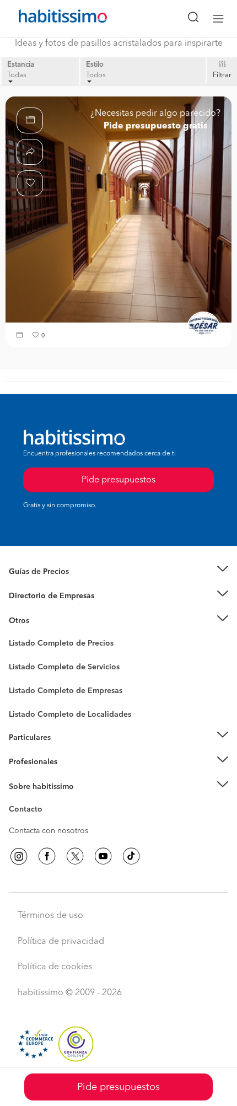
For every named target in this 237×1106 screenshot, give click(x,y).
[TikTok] (131, 856)
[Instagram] (19, 856)
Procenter (25, 667)
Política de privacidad (61, 941)
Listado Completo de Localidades (70, 714)
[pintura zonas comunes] (118, 209)
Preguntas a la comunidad (54, 645)
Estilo (95, 64)
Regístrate (26, 762)
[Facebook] (47, 856)
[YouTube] (103, 856)
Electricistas (29, 687)
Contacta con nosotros (48, 831)
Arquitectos (29, 709)
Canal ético (29, 811)
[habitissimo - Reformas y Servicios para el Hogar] (50, 18)
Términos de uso (50, 915)
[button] (21, 336)
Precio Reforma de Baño (51, 585)
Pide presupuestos (118, 1087)
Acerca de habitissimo (48, 800)
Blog (17, 634)
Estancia (20, 64)
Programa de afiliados (47, 822)
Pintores (23, 676)
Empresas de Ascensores (52, 610)
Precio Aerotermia (41, 596)
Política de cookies (55, 967)
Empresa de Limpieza (46, 621)
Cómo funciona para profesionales (70, 776)
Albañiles (25, 698)
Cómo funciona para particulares (66, 751)
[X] (75, 856)
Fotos (18, 656)
